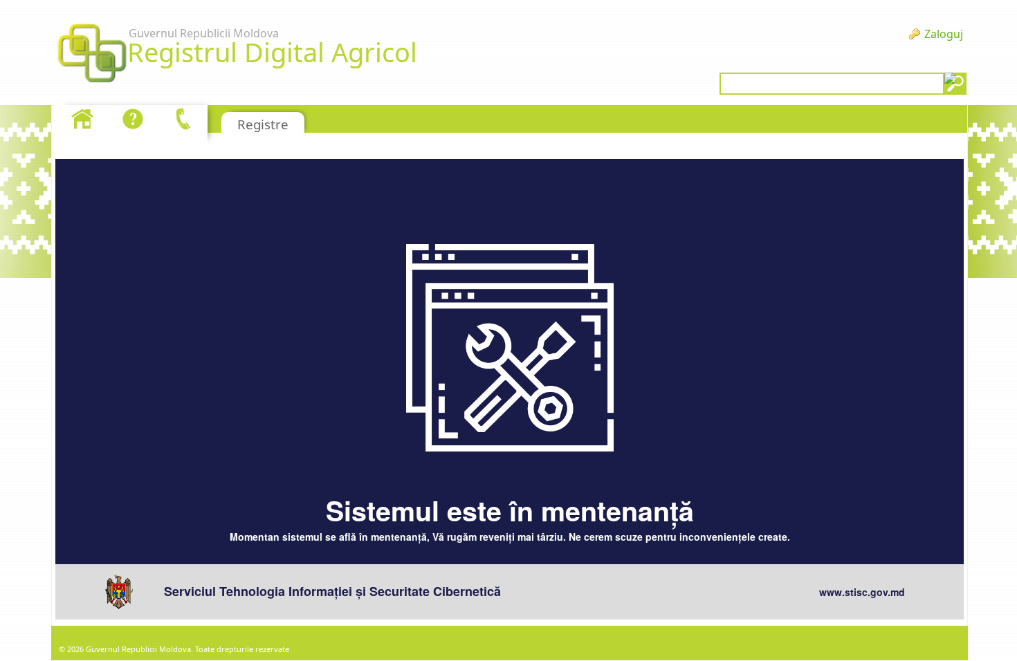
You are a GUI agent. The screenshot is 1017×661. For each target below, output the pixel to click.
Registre (262, 124)
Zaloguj (943, 33)
